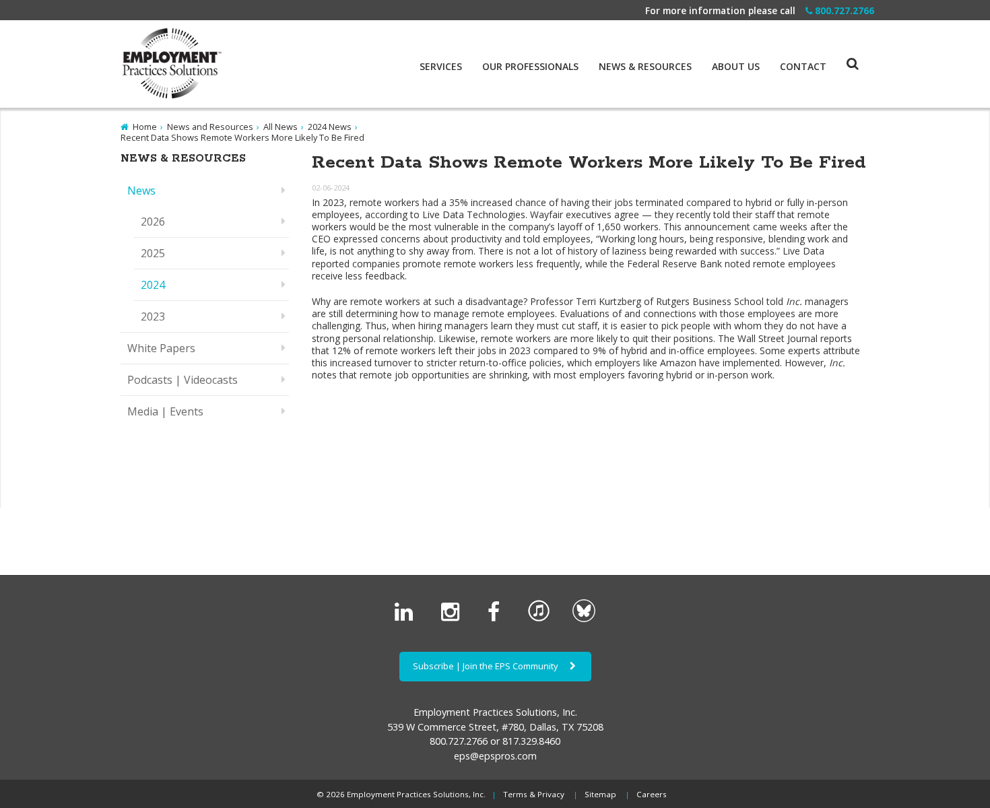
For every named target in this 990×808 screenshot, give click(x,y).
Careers (651, 794)
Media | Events (165, 411)
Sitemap (600, 794)
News (141, 190)
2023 (153, 316)
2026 (153, 221)
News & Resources (645, 66)
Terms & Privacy (533, 794)
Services (441, 66)
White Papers (161, 348)
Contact (803, 66)
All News (280, 127)
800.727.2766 (844, 10)
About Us (736, 66)
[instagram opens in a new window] (453, 618)
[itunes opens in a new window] (539, 619)
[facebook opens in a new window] (496, 618)
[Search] (842, 50)
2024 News (330, 127)
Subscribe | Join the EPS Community (486, 666)
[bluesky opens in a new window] (583, 618)
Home (145, 127)
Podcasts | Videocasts (182, 379)
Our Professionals (530, 66)
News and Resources (210, 127)
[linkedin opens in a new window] (406, 618)
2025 (153, 253)
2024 (153, 284)
